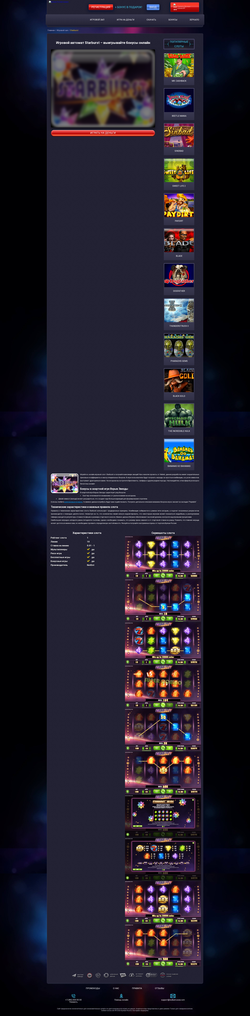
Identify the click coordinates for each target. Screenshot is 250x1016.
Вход (153, 7)
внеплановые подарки (73, 502)
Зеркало (194, 19)
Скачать (151, 19)
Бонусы (172, 19)
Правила (137, 988)
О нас (116, 988)
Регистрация (100, 7)
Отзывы (159, 988)
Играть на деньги (103, 132)
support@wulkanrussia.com (173, 1000)
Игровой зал (97, 19)
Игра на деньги (125, 19)
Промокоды (93, 988)
